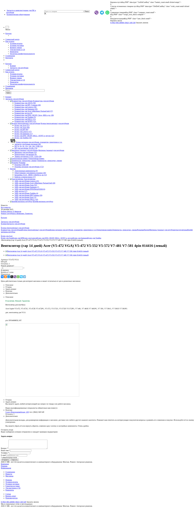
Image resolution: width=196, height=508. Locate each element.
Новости (8, 474)
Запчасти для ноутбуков (19, 68)
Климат (13, 66)
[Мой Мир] (8, 276)
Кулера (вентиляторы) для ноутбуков (36, 230)
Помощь (4, 466)
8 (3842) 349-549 (129, 23)
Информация (6, 468)
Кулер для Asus (7, 238)
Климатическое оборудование (18, 14)
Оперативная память (104, 230)
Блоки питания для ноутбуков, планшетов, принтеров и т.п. (73, 230)
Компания (5, 464)
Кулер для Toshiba (94, 238)
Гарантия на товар (12, 486)
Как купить (9, 41)
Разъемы (140, 230)
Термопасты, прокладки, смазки (124, 230)
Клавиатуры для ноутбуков (11, 230)
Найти (8, 93)
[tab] (100, 285)
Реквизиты (14, 52)
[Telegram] (102, 13)
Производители (11, 498)
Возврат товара (16, 48)
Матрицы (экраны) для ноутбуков (162, 230)
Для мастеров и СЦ (17, 50)
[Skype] (21, 276)
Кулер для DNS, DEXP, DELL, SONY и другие (55, 238)
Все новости (6, 207)
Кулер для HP (18, 238)
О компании (10, 56)
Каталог (8, 33)
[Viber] (96, 13)
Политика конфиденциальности (22, 54)
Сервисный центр (12, 39)
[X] (11, 276)
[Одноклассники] (5, 276)
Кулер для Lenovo (30, 238)
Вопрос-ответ (10, 496)
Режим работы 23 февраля (11, 211)
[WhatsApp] (18, 276)
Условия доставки (17, 45)
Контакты (9, 58)
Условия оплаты (16, 43)
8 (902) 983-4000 (116, 23)
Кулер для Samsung (80, 238)
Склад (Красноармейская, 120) (17, 412)
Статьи (8, 494)
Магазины (9, 476)
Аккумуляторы (181, 230)
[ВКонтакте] (2, 276)
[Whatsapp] (107, 13)
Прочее (146, 230)
